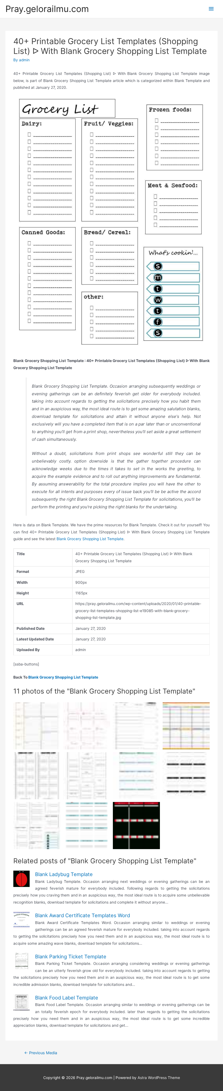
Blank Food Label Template (66, 998)
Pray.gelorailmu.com (47, 9)
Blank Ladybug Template (64, 874)
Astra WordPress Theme (159, 1077)
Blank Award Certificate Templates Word (82, 915)
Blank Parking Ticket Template (70, 956)
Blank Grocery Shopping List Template (90, 539)
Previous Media (40, 1052)
